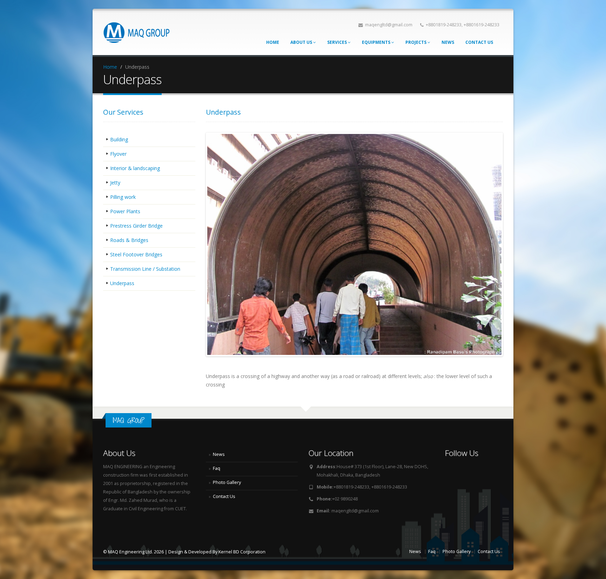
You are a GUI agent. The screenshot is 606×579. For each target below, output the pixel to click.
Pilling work (123, 197)
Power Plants (125, 211)
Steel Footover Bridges (136, 254)
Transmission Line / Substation (145, 268)
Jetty (115, 182)
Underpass (122, 283)
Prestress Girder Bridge (136, 225)
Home (272, 42)
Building (119, 139)
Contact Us (479, 42)
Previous (197, 244)
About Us (301, 42)
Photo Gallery (227, 482)
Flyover (118, 153)
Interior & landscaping (135, 168)
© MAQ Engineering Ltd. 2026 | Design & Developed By (160, 552)
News (448, 42)
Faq (216, 468)
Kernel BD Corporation (241, 552)
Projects (415, 42)
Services (337, 42)
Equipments (376, 42)
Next (512, 244)
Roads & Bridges (129, 240)
